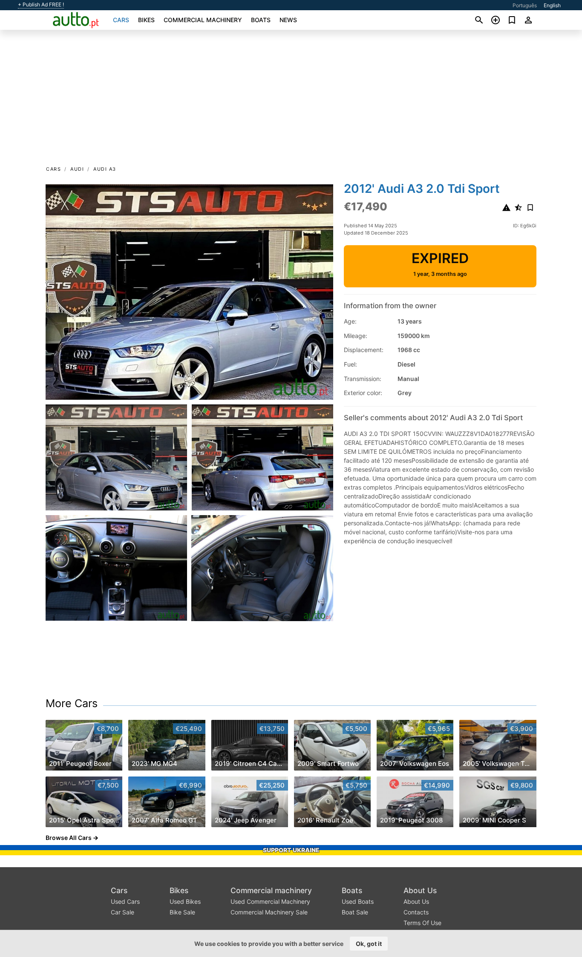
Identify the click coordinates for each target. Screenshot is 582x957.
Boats (261, 19)
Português (525, 5)
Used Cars (125, 901)
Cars (121, 19)
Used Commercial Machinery (270, 901)
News (288, 19)
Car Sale (122, 912)
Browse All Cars (69, 837)
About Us (420, 890)
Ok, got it (369, 943)
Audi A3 (104, 169)
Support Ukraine (291, 850)
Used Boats (358, 901)
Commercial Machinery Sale (269, 912)
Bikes (146, 19)
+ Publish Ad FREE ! (41, 5)
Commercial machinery (203, 19)
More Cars (72, 703)
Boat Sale (355, 912)
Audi (77, 169)
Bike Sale (182, 912)
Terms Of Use (422, 922)
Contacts (416, 912)
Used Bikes (185, 901)
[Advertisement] (291, 100)
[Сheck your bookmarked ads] (512, 20)
